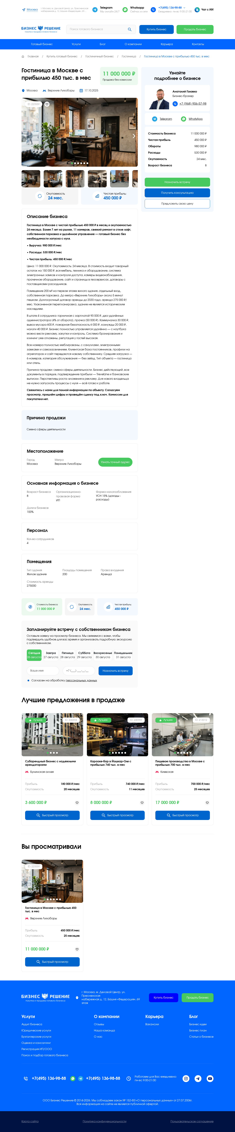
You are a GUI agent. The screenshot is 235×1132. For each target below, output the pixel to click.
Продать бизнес (195, 29)
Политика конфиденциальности (104, 1121)
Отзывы (99, 1024)
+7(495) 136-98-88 (170, 7)
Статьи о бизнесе (201, 1036)
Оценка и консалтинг (36, 1043)
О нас (98, 1036)
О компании (133, 44)
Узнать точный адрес (115, 462)
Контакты (198, 44)
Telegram (166, 119)
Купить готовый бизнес (62, 56)
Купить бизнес (156, 29)
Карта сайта (30, 1121)
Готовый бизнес (42, 44)
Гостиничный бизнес (100, 56)
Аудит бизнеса (32, 1024)
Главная (33, 56)
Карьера (167, 44)
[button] (25, 136)
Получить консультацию (177, 192)
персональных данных (81, 680)
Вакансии (152, 1024)
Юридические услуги (36, 1030)
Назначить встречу (116, 670)
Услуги (76, 44)
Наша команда (104, 1030)
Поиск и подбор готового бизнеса (45, 1055)
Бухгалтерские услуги (36, 1036)
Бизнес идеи (198, 1024)
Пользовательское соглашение (191, 1121)
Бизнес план (198, 1030)
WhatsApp (196, 119)
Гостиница (129, 56)
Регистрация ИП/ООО (37, 1049)
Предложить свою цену (177, 203)
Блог (103, 44)
